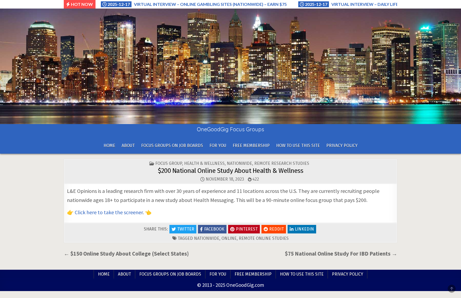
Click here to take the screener (109, 212)
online (229, 238)
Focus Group (168, 163)
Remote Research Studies (281, 163)
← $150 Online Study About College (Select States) (126, 253)
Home (109, 145)
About (128, 145)
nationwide (206, 238)
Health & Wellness (204, 163)
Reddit (276, 229)
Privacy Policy (341, 145)
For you (217, 145)
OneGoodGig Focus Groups (230, 129)
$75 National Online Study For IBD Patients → (341, 253)
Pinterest (247, 229)
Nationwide (239, 163)
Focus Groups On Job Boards (172, 145)
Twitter (185, 229)
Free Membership (251, 145)
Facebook (214, 229)
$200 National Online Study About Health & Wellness (230, 170)
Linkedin (304, 229)
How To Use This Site (298, 145)
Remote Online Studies (264, 238)
